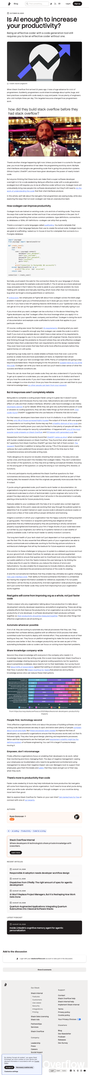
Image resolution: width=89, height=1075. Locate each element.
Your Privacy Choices (67, 1019)
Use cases (36, 1003)
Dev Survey (63, 1043)
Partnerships (36, 1024)
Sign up (77, 4)
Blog (60, 1030)
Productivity (26, 831)
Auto (64, 1071)
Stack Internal (37, 993)
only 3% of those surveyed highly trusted (31, 420)
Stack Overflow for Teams (39, 670)
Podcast (61, 1037)
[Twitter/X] (74, 1070)
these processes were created (43, 730)
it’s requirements (50, 328)
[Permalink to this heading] (5, 205)
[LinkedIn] (71, 1070)
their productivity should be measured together (38, 616)
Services (34, 1027)
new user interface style (17, 577)
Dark (58, 1071)
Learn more (16, 853)
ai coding (15, 831)
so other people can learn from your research (47, 385)
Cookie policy (64, 1015)
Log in (68, 4)
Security (36, 1006)
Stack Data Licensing (40, 1016)
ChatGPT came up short (57, 437)
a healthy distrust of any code (65, 423)
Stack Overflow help (66, 998)
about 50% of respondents (22, 667)
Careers (34, 1049)
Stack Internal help (66, 1001)
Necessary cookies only (24, 1067)
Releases (62, 1040)
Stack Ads (35, 1019)
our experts (30, 800)
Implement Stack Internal (68, 1005)
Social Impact (37, 1052)
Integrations (37, 1009)
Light (52, 1071)
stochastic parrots (14, 407)
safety (41, 768)
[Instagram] (81, 1070)
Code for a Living (39, 831)
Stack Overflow (37, 1031)
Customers (37, 1000)
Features (36, 996)
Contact (61, 995)
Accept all (9, 1067)
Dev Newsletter (64, 1034)
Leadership (35, 1043)
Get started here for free (69, 797)
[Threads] (77, 1070)
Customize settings (11, 1071)
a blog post (13, 298)
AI (8, 831)
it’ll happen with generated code (60, 432)
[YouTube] (84, 1070)
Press (33, 1046)
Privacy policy (64, 1012)
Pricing (35, 1012)
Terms (60, 1009)
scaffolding (49, 225)
